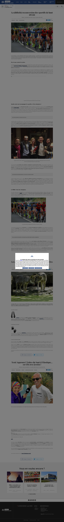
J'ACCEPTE (25, 268)
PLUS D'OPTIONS (38, 268)
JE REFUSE (31, 268)
